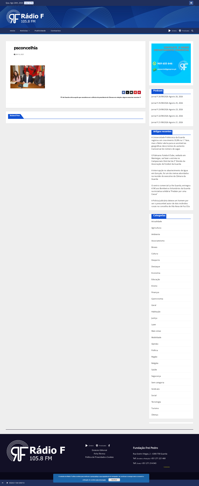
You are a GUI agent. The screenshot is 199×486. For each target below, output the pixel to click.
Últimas (154, 414)
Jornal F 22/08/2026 (159, 116)
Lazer (153, 324)
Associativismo (158, 240)
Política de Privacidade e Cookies (99, 457)
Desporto (155, 260)
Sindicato (155, 389)
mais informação (101, 480)
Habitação (156, 311)
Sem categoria (157, 382)
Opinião (154, 344)
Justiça (154, 318)
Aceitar (114, 480)
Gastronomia (157, 298)
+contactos (167, 467)
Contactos (56, 31)
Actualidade (156, 221)
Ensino (154, 286)
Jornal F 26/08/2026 (159, 96)
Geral (153, 305)
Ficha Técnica (99, 453)
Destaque (155, 266)
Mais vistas (156, 331)
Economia (155, 273)
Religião (154, 363)
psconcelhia (25, 48)
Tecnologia (156, 402)
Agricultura (156, 228)
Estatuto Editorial (99, 450)
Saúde (154, 369)
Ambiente (155, 234)
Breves (154, 247)
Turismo (155, 408)
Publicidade (40, 31)
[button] (192, 30)
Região (154, 356)
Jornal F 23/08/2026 (159, 109)
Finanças (155, 292)
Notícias (24, 31)
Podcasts (185, 31)
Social (154, 395)
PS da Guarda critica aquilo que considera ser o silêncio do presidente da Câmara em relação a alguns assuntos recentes (100, 97)
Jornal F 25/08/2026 (159, 103)
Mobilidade (156, 337)
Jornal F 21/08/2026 (159, 122)
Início (12, 31)
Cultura (154, 253)
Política (154, 350)
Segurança (156, 376)
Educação (155, 279)
